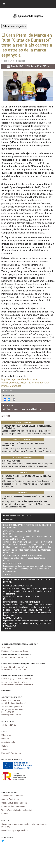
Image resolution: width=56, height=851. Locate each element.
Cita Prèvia (6, 690)
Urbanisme (6, 735)
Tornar (8, 391)
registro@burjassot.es (11, 715)
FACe (8, 821)
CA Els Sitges (35, 409)
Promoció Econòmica (11, 753)
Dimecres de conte (11, 461)
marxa (15, 409)
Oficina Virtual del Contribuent (14, 803)
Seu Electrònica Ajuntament (13, 796)
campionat (23, 409)
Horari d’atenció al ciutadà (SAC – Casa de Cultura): (23, 664)
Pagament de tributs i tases (13, 806)
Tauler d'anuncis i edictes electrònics (17, 810)
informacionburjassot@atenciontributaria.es (23, 536)
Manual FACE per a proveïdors (14, 830)
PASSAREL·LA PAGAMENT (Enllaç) (17, 586)
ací (10, 574)
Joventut (5, 749)
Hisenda (5, 739)
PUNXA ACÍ (8, 519)
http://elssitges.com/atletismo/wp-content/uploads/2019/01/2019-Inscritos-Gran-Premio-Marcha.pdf (25, 382)
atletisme (7, 409)
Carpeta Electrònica (10, 799)
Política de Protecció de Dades (14, 651)
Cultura (4, 746)
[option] (28, 86)
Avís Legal (5, 647)
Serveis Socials (8, 742)
